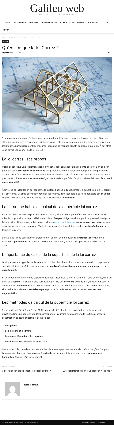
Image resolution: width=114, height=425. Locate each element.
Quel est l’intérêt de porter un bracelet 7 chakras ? (87, 370)
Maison (63, 23)
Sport (6, 30)
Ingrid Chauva (7, 52)
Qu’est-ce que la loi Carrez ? (30, 47)
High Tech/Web (19, 23)
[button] (108, 22)
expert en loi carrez (64, 222)
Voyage (80, 23)
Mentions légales (88, 422)
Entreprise (33, 23)
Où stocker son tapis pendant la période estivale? (26, 370)
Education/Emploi (49, 23)
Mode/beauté (92, 23)
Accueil (6, 23)
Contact (101, 422)
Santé (72, 23)
